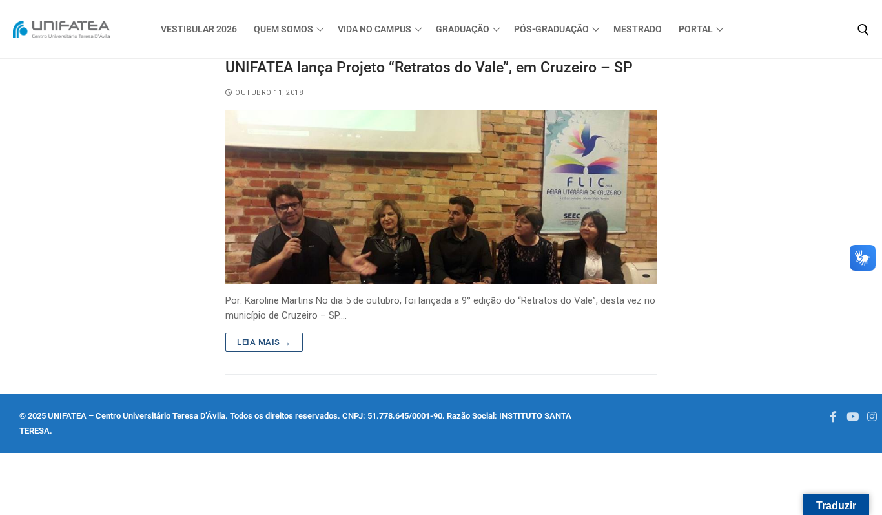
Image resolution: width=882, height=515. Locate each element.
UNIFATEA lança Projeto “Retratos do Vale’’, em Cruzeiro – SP (429, 67)
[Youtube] (852, 416)
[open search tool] (863, 30)
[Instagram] (872, 416)
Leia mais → (264, 342)
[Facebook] (832, 416)
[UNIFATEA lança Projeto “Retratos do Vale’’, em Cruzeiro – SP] (441, 196)
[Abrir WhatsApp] (32, 482)
